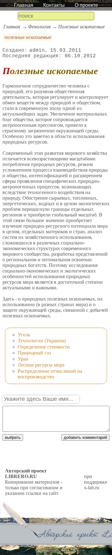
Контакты (54, 5)
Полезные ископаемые (81, 26)
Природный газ (34, 352)
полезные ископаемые (27, 37)
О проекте (86, 5)
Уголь (24, 334)
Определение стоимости (44, 346)
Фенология (39, 26)
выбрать (13, 437)
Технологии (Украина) (42, 340)
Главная (23, 5)
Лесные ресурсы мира (41, 365)
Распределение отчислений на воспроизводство (50, 373)
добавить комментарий (85, 437)
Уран (23, 359)
